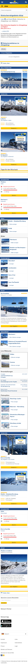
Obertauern (4, 199)
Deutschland (4, 513)
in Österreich (10, 156)
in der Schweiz (11, 459)
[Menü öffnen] (2, 2)
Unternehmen (18, 642)
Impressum (4, 642)
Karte (11, 19)
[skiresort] (14, 2)
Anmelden (4, 602)
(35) (5, 31)
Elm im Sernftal (5, 529)
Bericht (13, 195)
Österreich (3, 201)
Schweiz (3, 530)
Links (16, 639)
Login (16, 646)
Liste (2, 19)
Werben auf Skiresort (6, 649)
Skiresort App (5, 617)
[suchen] (26, 2)
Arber (2, 511)
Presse (3, 646)
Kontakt (3, 639)
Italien (2, 183)
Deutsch (7, 634)
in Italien (9, 120)
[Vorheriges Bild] (2, 80)
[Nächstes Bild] (26, 80)
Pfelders (3, 182)
